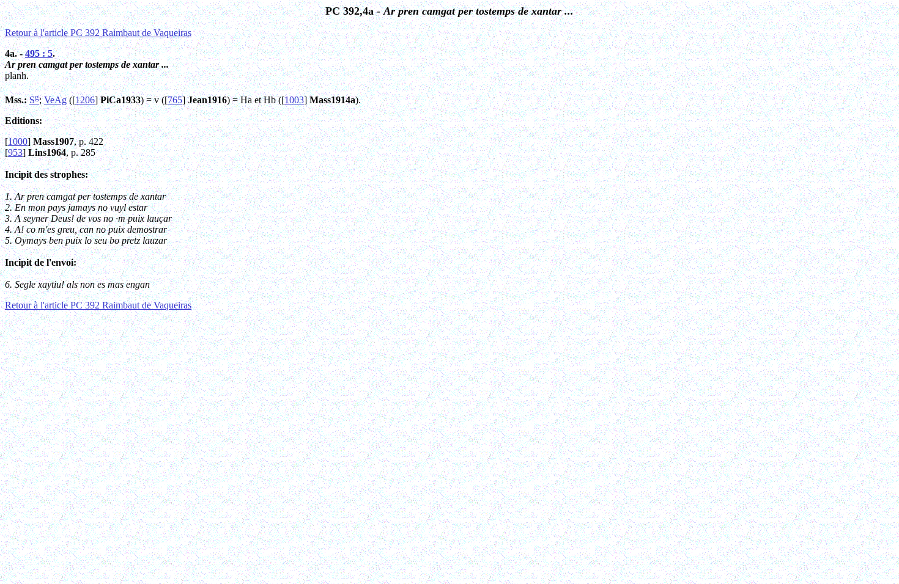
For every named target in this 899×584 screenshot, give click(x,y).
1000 (18, 141)
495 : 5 (39, 53)
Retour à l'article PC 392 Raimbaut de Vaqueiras (98, 32)
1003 (294, 100)
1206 (85, 100)
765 (175, 100)
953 (15, 152)
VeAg (55, 100)
